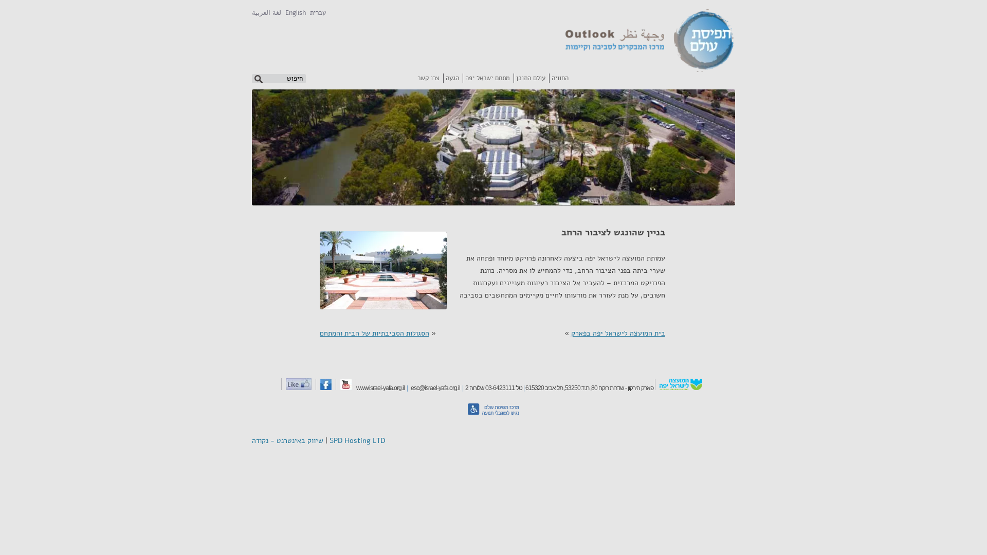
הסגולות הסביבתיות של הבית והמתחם (374, 333)
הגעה (452, 78)
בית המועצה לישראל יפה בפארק (618, 333)
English (295, 12)
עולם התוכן (530, 78)
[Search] (258, 78)
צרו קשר (428, 78)
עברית (318, 12)
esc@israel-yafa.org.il (434, 388)
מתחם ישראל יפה (487, 78)
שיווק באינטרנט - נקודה (287, 441)
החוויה (560, 78)
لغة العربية (266, 12)
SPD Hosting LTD (357, 441)
